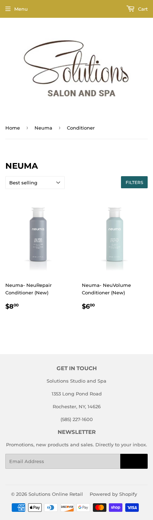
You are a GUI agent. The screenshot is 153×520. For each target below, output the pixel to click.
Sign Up (134, 461)
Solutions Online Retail (55, 494)
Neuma (43, 128)
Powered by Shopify (113, 494)
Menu (21, 9)
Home (12, 128)
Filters (134, 182)
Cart (142, 9)
